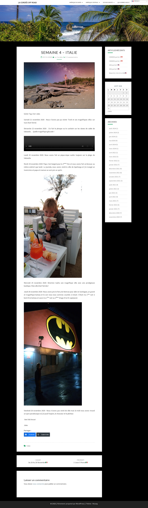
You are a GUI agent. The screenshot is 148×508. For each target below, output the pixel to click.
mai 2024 (112, 141)
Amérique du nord (75, 2)
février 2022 (113, 161)
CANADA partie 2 (115, 57)
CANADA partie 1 (115, 61)
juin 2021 (112, 193)
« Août (109, 111)
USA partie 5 (113, 69)
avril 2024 (112, 145)
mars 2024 (112, 149)
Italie (28, 446)
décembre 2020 (114, 213)
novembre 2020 (114, 217)
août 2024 (112, 128)
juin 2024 (112, 137)
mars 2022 (112, 157)
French (136, 1)
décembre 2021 (114, 169)
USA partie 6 (113, 65)
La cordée (59, 57)
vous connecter (38, 484)
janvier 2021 (113, 209)
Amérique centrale (92, 2)
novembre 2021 (114, 173)
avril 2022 (112, 153)
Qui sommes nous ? (123, 2)
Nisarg (95, 504)
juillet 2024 (113, 133)
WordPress (80, 504)
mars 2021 (112, 201)
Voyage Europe (108, 2)
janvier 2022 (113, 165)
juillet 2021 (113, 189)
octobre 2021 (113, 177)
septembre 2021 (114, 181)
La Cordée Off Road (27, 2)
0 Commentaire (71, 57)
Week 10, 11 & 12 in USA (117, 73)
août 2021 (112, 185)
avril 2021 (112, 197)
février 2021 (113, 205)
